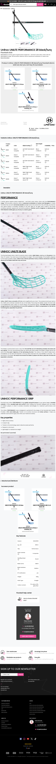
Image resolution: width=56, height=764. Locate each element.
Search (40, 4)
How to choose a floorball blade (37, 707)
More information (5, 58)
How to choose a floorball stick (36, 705)
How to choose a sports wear (36, 708)
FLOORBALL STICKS (44, 128)
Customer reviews (28, 746)
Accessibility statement (6, 728)
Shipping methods (5, 703)
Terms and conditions (6, 724)
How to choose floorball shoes (36, 712)
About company (5, 720)
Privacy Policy (4, 726)
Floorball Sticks (6, 8)
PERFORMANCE (32, 130)
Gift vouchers (4, 712)
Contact (3, 722)
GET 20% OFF (42, 1)
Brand (32, 128)
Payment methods (5, 705)
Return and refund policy (6, 707)
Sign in (21, 674)
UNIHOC (13, 8)
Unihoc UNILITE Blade (13, 251)
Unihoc (25, 124)
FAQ (30, 703)
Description (6, 188)
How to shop (32, 714)
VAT (2, 708)
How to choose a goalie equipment (37, 710)
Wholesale (3, 710)
